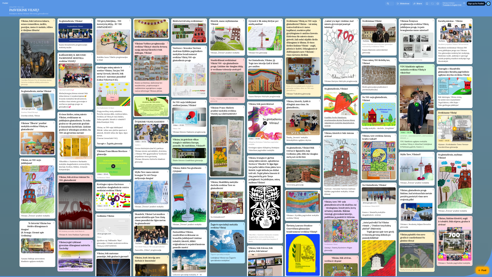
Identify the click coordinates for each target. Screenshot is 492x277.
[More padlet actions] (437, 4)
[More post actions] (54, 20)
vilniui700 (12, 7)
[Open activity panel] (427, 4)
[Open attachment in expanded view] (37, 55)
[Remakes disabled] (432, 4)
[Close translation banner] (464, 3)
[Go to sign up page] (488, 4)
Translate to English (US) (452, 5)
